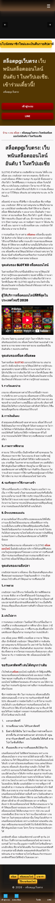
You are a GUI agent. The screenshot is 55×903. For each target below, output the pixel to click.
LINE (27, 116)
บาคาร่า (40, 876)
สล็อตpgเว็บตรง (34, 887)
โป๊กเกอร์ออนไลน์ (27, 881)
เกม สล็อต (14, 132)
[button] (5, 24)
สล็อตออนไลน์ (26, 876)
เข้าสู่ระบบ (27, 106)
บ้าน (5, 132)
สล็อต (13, 876)
